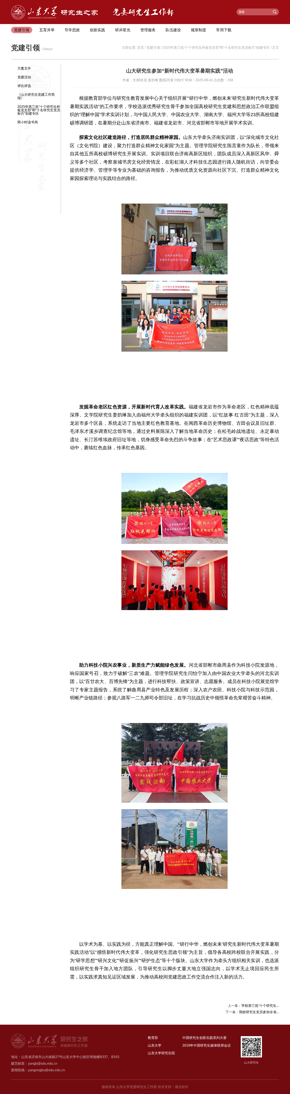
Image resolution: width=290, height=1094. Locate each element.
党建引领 (21, 30)
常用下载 (223, 30)
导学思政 (72, 30)
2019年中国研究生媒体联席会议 (206, 1045)
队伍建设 (173, 30)
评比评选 (24, 86)
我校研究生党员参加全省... (259, 1012)
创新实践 (97, 30)
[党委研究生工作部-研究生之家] (54, 18)
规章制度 (198, 30)
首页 (140, 47)
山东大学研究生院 (161, 1053)
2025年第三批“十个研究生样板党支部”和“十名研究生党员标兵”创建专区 (216, 47)
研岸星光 (122, 30)
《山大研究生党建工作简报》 (36, 96)
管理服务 (148, 30)
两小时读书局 (27, 122)
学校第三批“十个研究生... (260, 1005)
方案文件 (24, 68)
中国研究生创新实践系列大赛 (204, 1038)
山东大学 (154, 1045)
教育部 (153, 1038)
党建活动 (24, 77)
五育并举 (47, 30)
